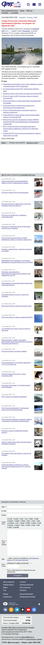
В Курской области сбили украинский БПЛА (17, 317)
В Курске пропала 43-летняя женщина (15, 192)
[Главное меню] (40, 4)
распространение (22, 560)
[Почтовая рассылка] (34, 4)
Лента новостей (8, 582)
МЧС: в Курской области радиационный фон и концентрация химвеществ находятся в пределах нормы (20, 129)
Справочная (7, 596)
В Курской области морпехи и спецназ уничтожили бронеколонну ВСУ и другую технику (16, 466)
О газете (23, 582)
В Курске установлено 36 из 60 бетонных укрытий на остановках (16, 227)
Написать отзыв (32, 143)
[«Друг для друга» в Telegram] (17, 609)
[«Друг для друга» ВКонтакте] (5, 609)
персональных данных (34, 639)
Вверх (4, 143)
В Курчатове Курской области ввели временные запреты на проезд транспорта (16, 238)
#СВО (35, 17)
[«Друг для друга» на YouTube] (28, 609)
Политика (30, 17)
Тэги (4, 590)
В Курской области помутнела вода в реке (16, 306)
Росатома (26, 31)
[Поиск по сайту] (28, 4)
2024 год (29, 10)
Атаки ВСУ (22, 17)
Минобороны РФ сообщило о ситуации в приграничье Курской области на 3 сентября (17, 261)
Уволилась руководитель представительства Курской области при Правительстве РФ (16, 273)
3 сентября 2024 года (27, 175)
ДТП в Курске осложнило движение (14, 397)
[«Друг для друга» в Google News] (34, 609)
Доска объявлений (26, 594)
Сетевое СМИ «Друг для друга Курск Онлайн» (18, 627)
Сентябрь (5, 13)
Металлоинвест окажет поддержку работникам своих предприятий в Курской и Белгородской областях (17, 341)
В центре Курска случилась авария (14, 351)
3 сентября (14, 13)
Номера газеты (8, 584)
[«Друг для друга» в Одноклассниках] (11, 609)
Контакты (23, 590)
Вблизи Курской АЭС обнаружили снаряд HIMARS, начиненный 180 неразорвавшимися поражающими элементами (21, 122)
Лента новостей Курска (10, 10)
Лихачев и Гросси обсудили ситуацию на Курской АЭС (22, 93)
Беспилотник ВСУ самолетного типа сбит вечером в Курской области (16, 204)
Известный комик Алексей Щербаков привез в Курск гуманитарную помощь (15, 182)
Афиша (5, 594)
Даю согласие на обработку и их (23, 559)
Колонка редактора (26, 584)
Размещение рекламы (27, 596)
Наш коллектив (25, 587)
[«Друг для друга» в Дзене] (22, 609)
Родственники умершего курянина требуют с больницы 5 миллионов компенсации (17, 420)
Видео (5, 587)
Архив (22, 10)
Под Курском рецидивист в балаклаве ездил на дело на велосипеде (15, 409)
